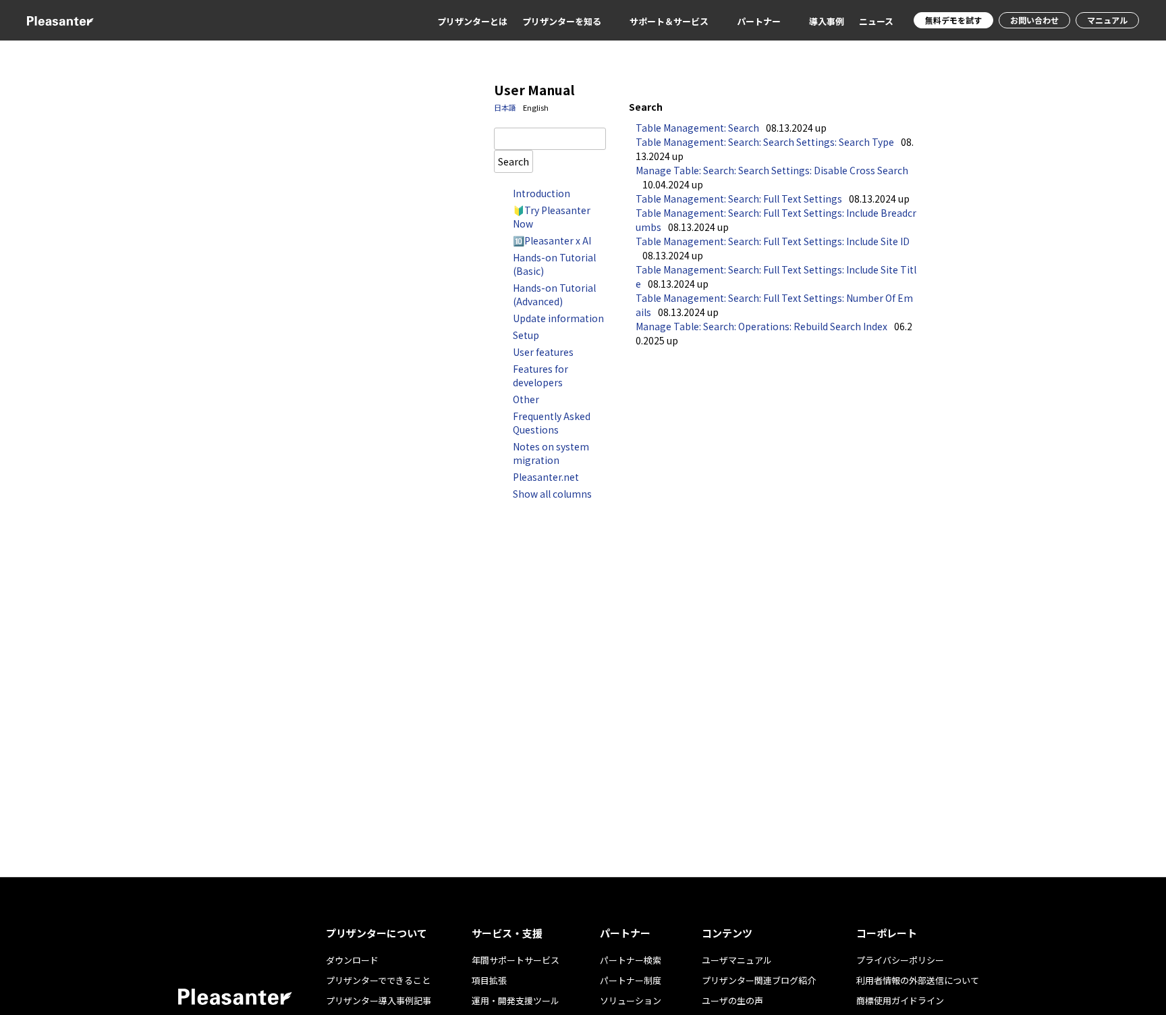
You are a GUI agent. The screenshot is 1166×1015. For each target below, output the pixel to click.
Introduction (541, 193)
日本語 (505, 107)
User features (543, 352)
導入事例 (826, 21)
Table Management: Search (697, 127)
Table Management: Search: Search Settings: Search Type (765, 142)
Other (526, 399)
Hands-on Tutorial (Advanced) (554, 294)
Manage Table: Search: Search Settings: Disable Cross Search (772, 170)
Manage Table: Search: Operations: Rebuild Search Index (761, 326)
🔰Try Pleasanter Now (551, 216)
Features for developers (540, 375)
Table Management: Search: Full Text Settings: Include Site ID (773, 241)
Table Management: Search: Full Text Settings (739, 198)
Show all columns (552, 493)
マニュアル (1107, 20)
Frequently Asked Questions (551, 422)
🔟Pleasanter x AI (552, 240)
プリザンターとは (472, 21)
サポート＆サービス (669, 21)
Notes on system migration (551, 453)
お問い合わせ (1034, 20)
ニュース (876, 21)
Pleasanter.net (546, 477)
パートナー (759, 21)
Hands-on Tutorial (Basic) (554, 264)
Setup (526, 335)
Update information (558, 318)
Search (513, 161)
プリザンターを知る (561, 21)
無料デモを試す (953, 20)
